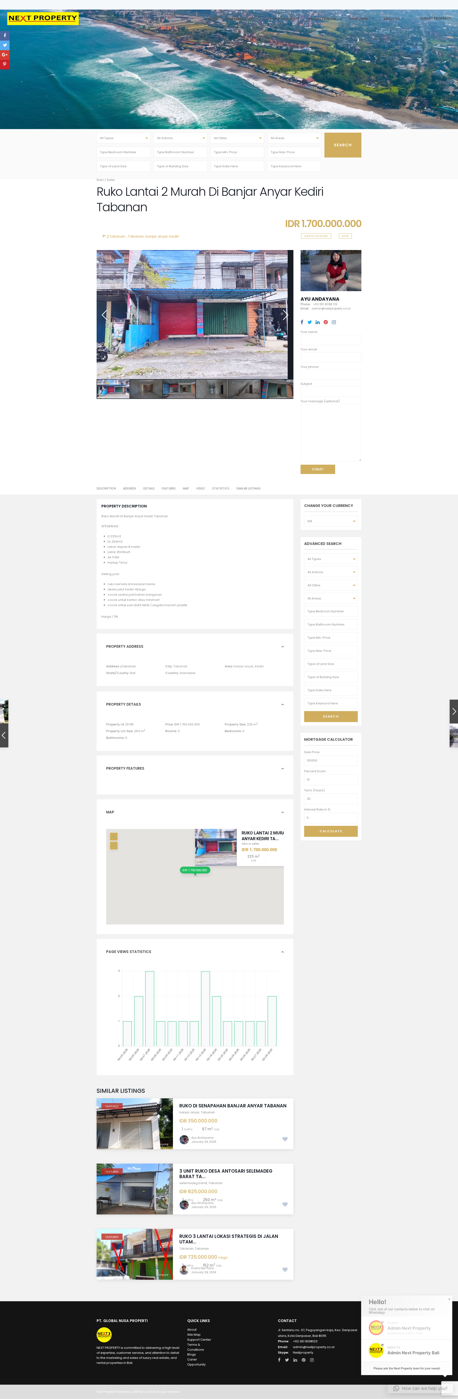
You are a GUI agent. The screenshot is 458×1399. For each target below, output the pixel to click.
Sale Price (312, 752)
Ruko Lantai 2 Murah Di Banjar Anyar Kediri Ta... (276, 835)
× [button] (449, 1299)
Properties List (241, 18)
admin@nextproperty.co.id (313, 1347)
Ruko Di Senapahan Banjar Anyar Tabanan (232, 1106)
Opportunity (196, 1364)
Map (186, 488)
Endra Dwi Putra (202, 1268)
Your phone (309, 367)
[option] (195, 314)
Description (106, 488)
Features (169, 488)
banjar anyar (157, 236)
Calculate (331, 831)
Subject (306, 383)
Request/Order (323, 18)
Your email (309, 349)
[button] (406, 1350)
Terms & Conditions (195, 1347)
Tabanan (136, 236)
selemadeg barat (193, 1183)
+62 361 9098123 (305, 1341)
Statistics (220, 488)
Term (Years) (314, 790)
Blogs (191, 1354)
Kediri (174, 236)
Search (331, 716)
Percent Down (315, 771)
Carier (192, 1359)
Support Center (199, 1339)
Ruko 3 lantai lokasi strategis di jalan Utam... (228, 1239)
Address (129, 488)
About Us (392, 18)
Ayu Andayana (320, 299)
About (192, 1329)
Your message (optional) (320, 401)
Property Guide (282, 18)
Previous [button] (104, 315)
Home (213, 18)
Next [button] (285, 315)
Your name (309, 332)
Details (149, 488)
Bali (132, 673)
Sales (111, 180)
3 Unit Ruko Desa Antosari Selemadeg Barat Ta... (225, 1174)
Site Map (194, 1334)
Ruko (100, 180)
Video (200, 488)
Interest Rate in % (317, 809)
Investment (360, 18)
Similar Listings (248, 488)
